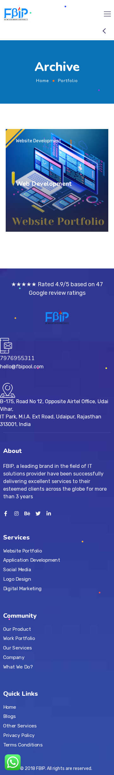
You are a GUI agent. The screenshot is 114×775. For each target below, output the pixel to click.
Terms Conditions (22, 745)
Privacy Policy (19, 735)
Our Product (17, 629)
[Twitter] (38, 513)
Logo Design (17, 579)
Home (42, 81)
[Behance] (27, 513)
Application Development (31, 560)
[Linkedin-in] (48, 513)
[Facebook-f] (5, 513)
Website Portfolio (22, 550)
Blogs (9, 717)
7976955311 (17, 358)
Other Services (19, 726)
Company (13, 657)
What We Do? (18, 666)
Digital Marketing (22, 588)
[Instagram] (16, 513)
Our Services (17, 647)
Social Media (17, 569)
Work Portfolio (19, 638)
